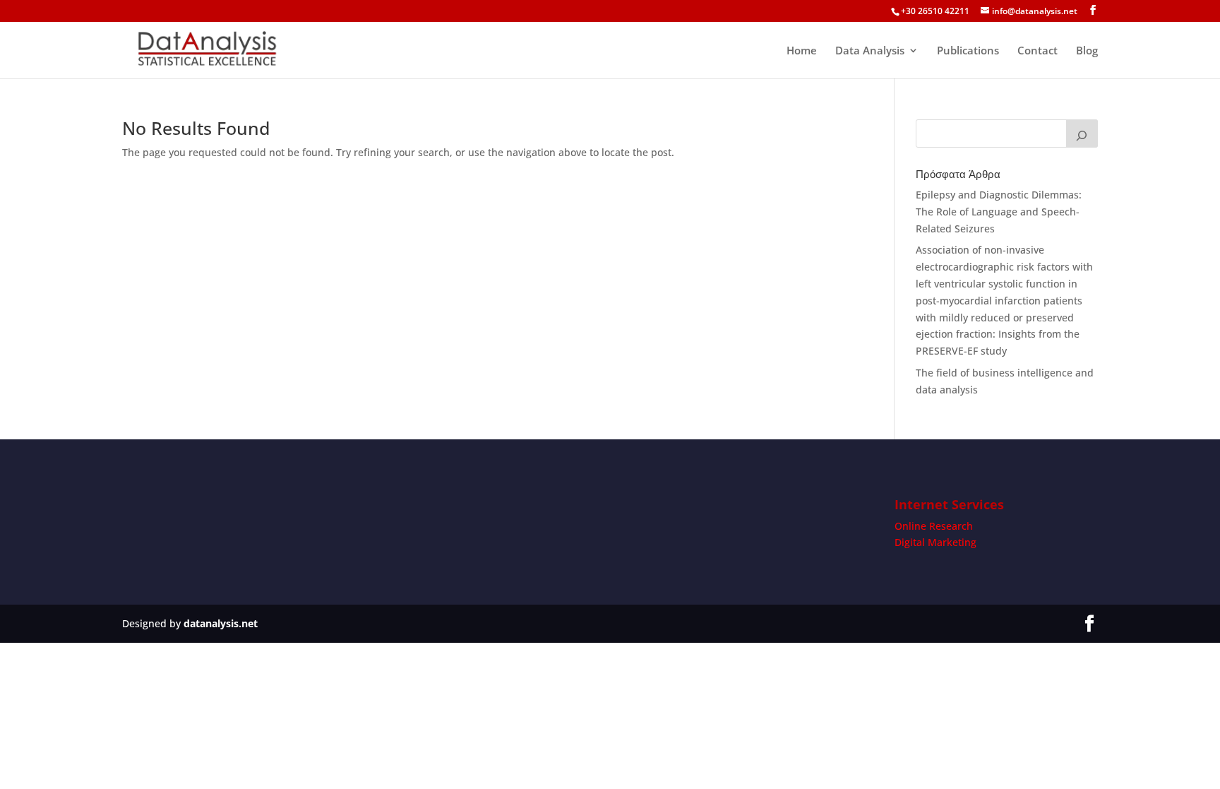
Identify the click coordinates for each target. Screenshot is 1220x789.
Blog (1087, 51)
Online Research (934, 526)
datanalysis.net (221, 623)
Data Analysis (869, 51)
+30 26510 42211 (935, 11)
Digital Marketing (935, 542)
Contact (1037, 51)
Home (802, 51)
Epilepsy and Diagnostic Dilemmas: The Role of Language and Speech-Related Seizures (999, 211)
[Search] (1082, 133)
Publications (968, 51)
